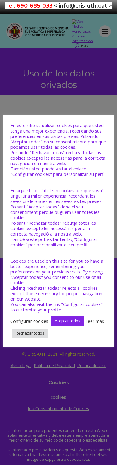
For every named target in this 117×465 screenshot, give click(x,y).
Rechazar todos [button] (30, 333)
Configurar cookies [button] (29, 321)
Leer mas (95, 321)
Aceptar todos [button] (67, 320)
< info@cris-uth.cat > (83, 5)
